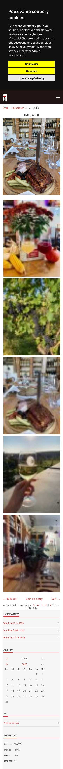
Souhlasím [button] (31, 63)
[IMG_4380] (32, 395)
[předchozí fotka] (8, 156)
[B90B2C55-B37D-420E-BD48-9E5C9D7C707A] (32, 474)
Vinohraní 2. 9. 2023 (14, 623)
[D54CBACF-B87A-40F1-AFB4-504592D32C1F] (32, 238)
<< (6, 658)
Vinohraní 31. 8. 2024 (14, 637)
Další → (55, 599)
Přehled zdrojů (11, 723)
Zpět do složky (34, 599)
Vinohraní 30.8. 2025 (14, 630)
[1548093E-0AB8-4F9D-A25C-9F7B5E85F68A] (32, 316)
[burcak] (32, 553)
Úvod (6, 108)
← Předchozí (10, 599)
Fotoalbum (18, 108)
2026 (24, 664)
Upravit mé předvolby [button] (31, 78)
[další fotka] (55, 156)
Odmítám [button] (31, 71)
